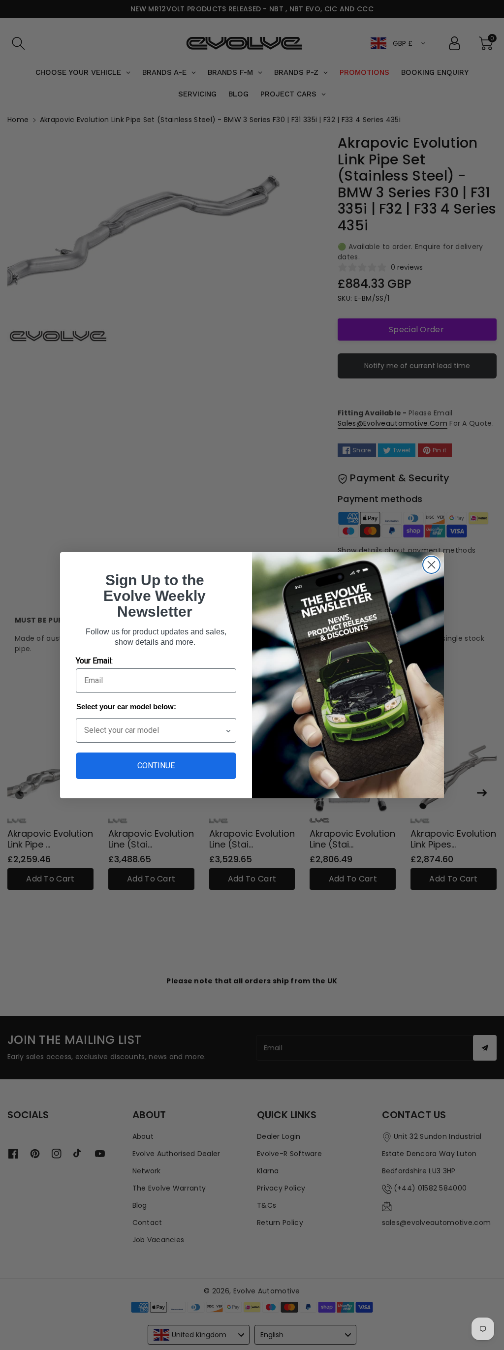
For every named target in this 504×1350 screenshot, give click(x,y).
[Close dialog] (431, 564)
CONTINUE (156, 765)
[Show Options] (228, 730)
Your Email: (94, 660)
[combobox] (154, 730)
